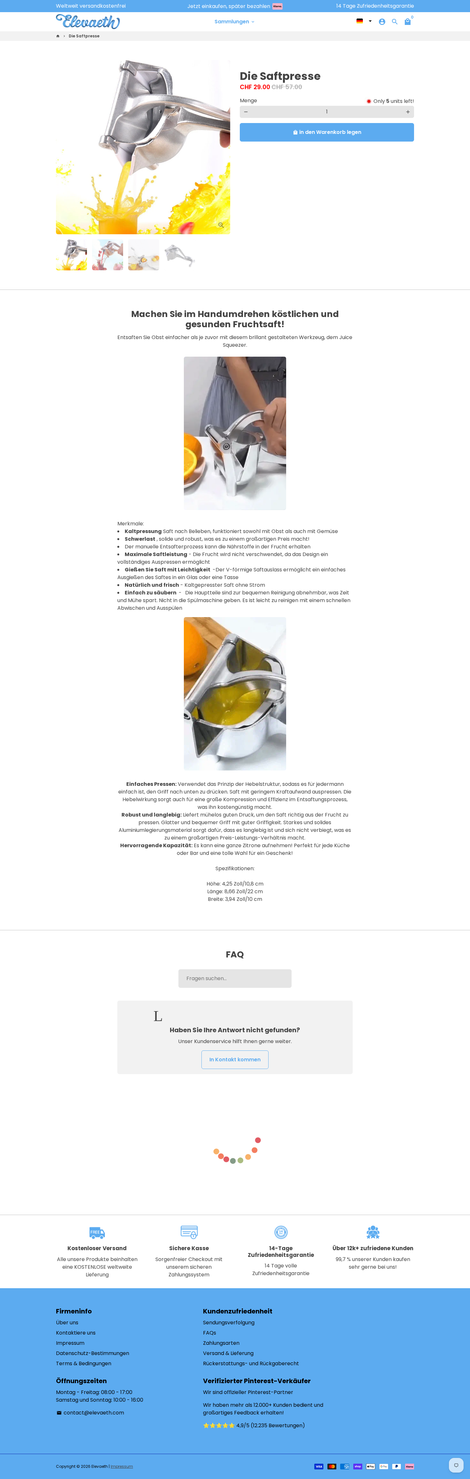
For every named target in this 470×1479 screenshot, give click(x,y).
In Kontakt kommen (235, 1059)
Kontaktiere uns (76, 1332)
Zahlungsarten (221, 1343)
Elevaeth (99, 1466)
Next (221, 147)
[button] (364, 21)
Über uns (67, 1322)
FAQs (209, 1332)
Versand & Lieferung (228, 1353)
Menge (248, 100)
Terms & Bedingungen (83, 1363)
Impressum (70, 1343)
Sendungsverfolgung (229, 1322)
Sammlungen (235, 21)
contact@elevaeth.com (90, 1412)
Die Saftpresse (84, 36)
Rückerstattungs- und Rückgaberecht (251, 1363)
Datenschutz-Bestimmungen (92, 1353)
